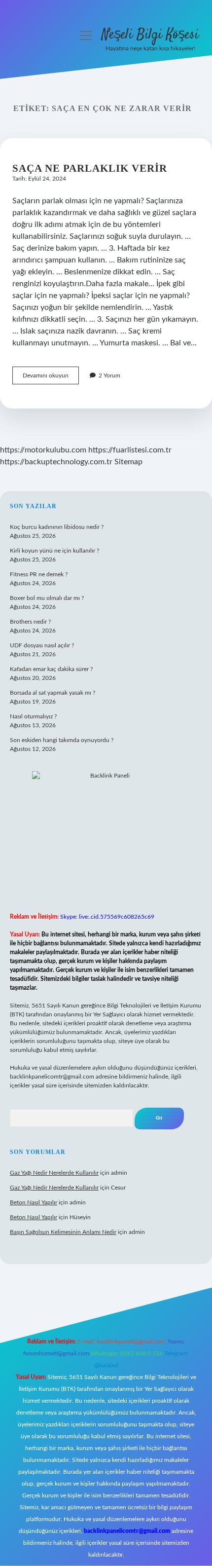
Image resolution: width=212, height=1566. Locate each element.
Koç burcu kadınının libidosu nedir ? (57, 527)
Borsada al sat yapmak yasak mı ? (52, 693)
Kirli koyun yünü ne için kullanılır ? (54, 551)
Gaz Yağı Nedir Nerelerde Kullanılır (54, 1173)
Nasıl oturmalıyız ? (33, 716)
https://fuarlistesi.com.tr (130, 450)
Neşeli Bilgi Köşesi (150, 35)
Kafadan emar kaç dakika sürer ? (51, 669)
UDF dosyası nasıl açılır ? (42, 645)
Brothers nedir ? (30, 622)
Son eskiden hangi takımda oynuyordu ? (61, 740)
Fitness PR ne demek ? (39, 574)
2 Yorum (109, 375)
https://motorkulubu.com (43, 450)
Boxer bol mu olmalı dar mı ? (47, 598)
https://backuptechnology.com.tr (56, 462)
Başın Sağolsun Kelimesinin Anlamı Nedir (63, 1232)
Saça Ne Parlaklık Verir (89, 168)
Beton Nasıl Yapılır (33, 1202)
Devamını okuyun (51, 378)
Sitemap (128, 462)
